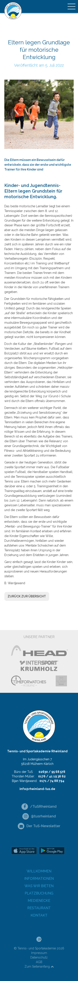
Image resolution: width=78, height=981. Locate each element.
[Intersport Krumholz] (39, 665)
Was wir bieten (39, 886)
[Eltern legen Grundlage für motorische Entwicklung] (39, 114)
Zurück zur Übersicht (27, 596)
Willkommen (39, 871)
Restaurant (39, 908)
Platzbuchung (39, 893)
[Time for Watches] (28, 680)
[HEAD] (39, 650)
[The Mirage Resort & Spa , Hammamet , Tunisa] (61, 680)
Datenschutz (39, 957)
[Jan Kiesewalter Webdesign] (39, 939)
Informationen (39, 878)
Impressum (39, 953)
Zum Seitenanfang (37, 966)
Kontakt (39, 915)
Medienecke (39, 901)
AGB (39, 962)
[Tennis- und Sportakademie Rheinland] (13, 10)
